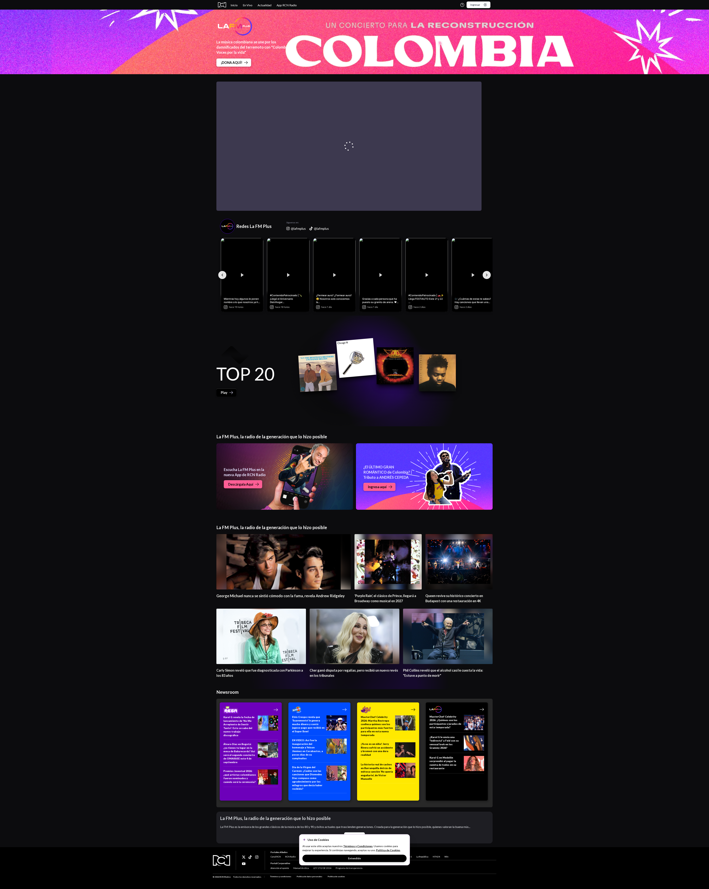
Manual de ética (301, 868)
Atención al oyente (279, 868)
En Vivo (247, 5)
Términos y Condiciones (358, 846)
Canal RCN (275, 856)
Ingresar (475, 4)
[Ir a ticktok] (244, 857)
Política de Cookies (388, 850)
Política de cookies (336, 876)
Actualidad (264, 5)
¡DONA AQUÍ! (231, 63)
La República (422, 856)
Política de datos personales (309, 876)
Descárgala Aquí (240, 484)
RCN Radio (290, 856)
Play (224, 393)
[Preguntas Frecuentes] (462, 5)
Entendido (354, 858)
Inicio (234, 5)
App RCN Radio (287, 5)
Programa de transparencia (349, 868)
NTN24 (436, 856)
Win (446, 856)
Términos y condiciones (280, 876)
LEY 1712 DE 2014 (322, 868)
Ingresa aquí (377, 487)
